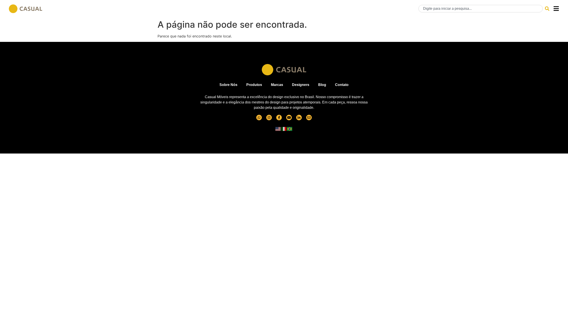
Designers (300, 85)
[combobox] (480, 8)
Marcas (277, 85)
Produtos (254, 85)
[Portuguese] (290, 128)
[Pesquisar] (547, 8)
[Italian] (284, 128)
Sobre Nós (228, 85)
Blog (322, 85)
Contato (342, 85)
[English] (278, 128)
